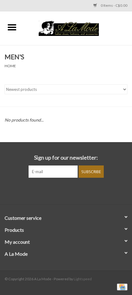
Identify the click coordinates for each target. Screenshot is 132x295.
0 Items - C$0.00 (113, 5)
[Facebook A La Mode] (61, 190)
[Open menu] (12, 27)
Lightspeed (83, 279)
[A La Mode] (78, 27)
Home (10, 66)
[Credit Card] (121, 286)
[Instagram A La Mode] (71, 190)
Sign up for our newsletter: (66, 157)
